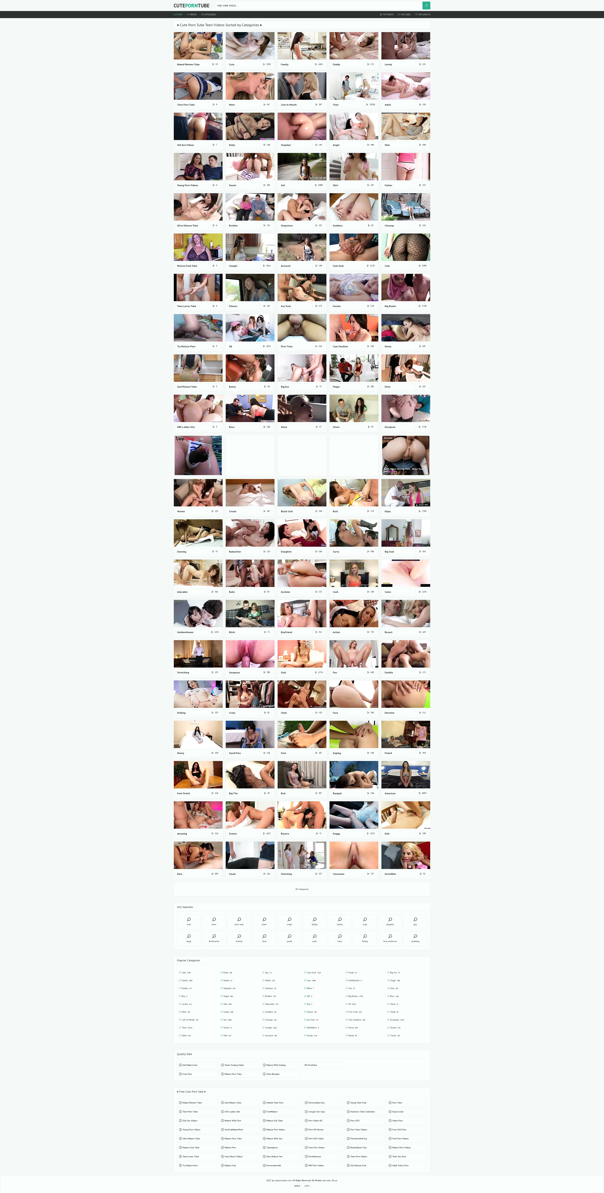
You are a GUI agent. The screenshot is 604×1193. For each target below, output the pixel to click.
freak (352, 972)
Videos (193, 14)
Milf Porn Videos (316, 1165)
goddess (270, 1011)
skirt (227, 1035)
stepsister (271, 1004)
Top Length (423, 14)
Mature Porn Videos (275, 1129)
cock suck (314, 972)
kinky (227, 972)
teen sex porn (399, 1156)
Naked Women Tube (192, 1102)
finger (395, 980)
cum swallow (356, 1019)
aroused (271, 1035)
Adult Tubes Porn (400, 1165)
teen (187, 1027)
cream (395, 1035)
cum (311, 980)
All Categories (302, 889)
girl (227, 1019)
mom (186, 1011)
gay (309, 1004)
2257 (307, 1186)
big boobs (355, 996)
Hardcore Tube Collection (362, 1111)
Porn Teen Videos (358, 1129)
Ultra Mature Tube (191, 1138)
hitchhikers (313, 1027)
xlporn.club (397, 1111)
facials (312, 1035)
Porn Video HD (315, 1120)
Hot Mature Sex (190, 1065)
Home (179, 14)
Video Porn (397, 1120)
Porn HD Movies (316, 1129)
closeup (271, 1019)
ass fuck (313, 1019)
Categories (209, 14)
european (397, 1019)
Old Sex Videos (190, 1120)
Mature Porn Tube (233, 1074)
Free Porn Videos (400, 1138)
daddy (187, 988)
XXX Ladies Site (232, 1111)
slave (394, 1004)
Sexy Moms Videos (234, 1156)
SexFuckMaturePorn (234, 1129)
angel (228, 996)
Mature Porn (230, 1147)
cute (186, 972)
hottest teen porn (274, 1102)
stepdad (229, 988)
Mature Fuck (230, 1165)
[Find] (426, 5)
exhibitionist (354, 980)
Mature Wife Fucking (276, 1065)
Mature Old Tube (274, 1120)
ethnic (310, 988)
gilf (309, 996)
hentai (227, 980)
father (270, 980)
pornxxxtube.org (316, 1102)
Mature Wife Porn (233, 1120)
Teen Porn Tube (190, 1111)
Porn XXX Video (316, 1138)
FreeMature (271, 1111)
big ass (395, 972)
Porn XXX (355, 1120)
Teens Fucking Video (234, 1065)
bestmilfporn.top (358, 1147)
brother (270, 996)
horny (353, 1027)
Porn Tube (397, 1102)
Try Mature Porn (190, 1165)
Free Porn (187, 1074)
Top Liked (405, 14)
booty (352, 1035)
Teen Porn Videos (358, 1156)
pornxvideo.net (273, 1165)
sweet (228, 1011)
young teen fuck (358, 1102)
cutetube (192, 5)
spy (268, 972)
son (351, 988)
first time (355, 1011)
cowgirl (271, 1027)
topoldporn (272, 1147)
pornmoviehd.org (358, 1138)
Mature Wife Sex (274, 1138)
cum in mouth (190, 1019)
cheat (394, 1011)
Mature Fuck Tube (191, 1147)
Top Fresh (387, 14)
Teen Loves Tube (191, 1156)
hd (352, 1004)
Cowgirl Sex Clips (316, 1111)
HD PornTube (311, 1065)
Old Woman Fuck (358, 1165)
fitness (312, 1011)
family (187, 980)
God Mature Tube (233, 1102)
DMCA (297, 1186)
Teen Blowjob (273, 1074)
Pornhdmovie (314, 1156)
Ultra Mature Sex (274, 1156)
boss (394, 996)
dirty (394, 988)
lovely (187, 1004)
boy (184, 996)
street (227, 1027)
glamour (270, 988)
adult (186, 1035)
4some (395, 1027)
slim (227, 1004)
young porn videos (191, 1129)
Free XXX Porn (399, 1129)
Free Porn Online (316, 1147)
